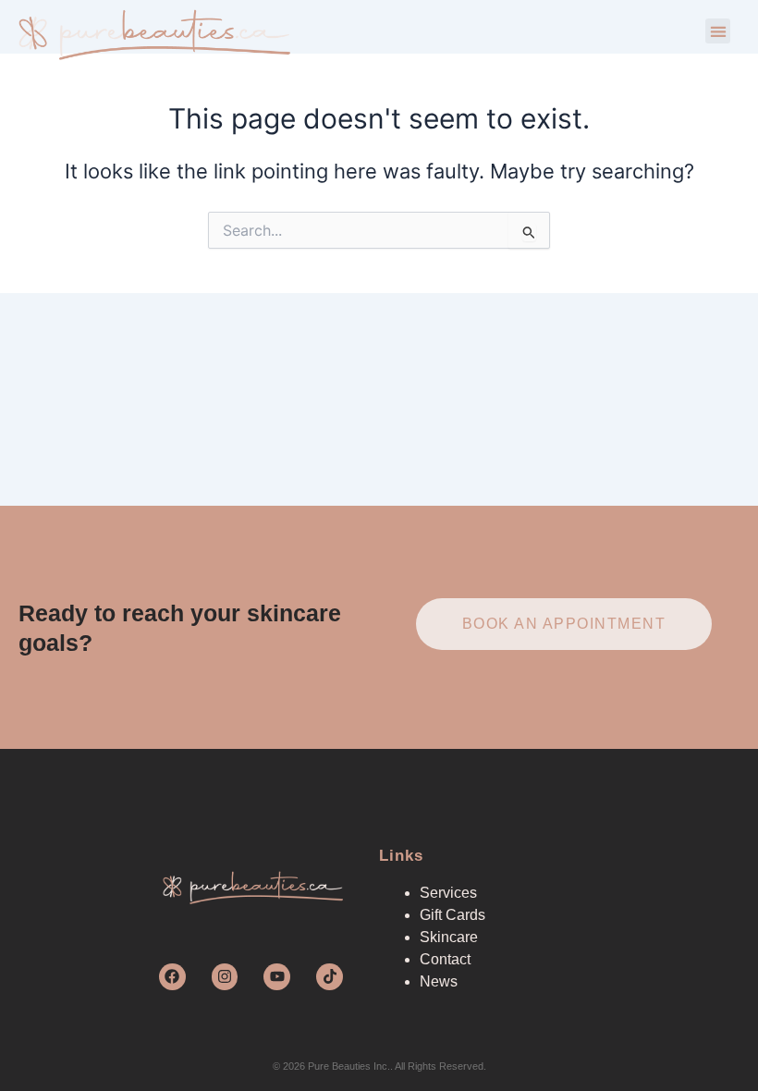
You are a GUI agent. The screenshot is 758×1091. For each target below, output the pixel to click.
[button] (717, 30)
